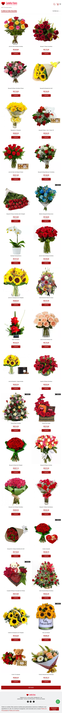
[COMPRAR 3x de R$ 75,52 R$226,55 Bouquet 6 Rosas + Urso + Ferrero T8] (46, 114)
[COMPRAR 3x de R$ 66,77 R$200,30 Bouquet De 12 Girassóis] (15, 114)
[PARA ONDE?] (54, 5)
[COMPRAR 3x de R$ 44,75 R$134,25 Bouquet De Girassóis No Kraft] (46, 72)
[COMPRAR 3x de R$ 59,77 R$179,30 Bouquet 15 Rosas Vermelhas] (46, 30)
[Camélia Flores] (31, 694)
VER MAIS (31, 687)
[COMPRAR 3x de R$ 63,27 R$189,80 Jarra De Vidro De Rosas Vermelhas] (46, 240)
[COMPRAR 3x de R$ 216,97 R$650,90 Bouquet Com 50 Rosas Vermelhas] (15, 491)
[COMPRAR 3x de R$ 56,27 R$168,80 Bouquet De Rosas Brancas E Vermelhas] (46, 156)
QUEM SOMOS (20, 699)
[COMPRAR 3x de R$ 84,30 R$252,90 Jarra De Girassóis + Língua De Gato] (15, 365)
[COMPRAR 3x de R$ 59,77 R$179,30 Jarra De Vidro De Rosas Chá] (46, 323)
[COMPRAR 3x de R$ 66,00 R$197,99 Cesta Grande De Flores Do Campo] (46, 281)
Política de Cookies (14, 710)
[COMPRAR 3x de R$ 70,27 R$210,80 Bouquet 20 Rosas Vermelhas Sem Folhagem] (15, 198)
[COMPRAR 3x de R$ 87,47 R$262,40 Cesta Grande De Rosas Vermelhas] (46, 575)
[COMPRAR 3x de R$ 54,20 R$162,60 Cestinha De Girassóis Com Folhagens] (15, 616)
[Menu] (60, 4)
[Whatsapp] (33, 702)
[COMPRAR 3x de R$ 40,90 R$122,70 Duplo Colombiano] (15, 323)
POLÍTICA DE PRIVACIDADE (29, 699)
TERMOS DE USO (23, 697)
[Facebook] (28, 702)
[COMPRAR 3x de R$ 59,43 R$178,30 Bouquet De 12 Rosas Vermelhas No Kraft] (15, 533)
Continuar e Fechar (54, 709)
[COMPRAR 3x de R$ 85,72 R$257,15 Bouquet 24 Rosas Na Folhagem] (15, 449)
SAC (41, 697)
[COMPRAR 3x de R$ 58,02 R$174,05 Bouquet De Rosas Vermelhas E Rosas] (15, 72)
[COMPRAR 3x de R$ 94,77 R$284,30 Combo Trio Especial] (15, 658)
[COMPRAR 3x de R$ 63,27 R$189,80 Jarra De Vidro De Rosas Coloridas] (15, 30)
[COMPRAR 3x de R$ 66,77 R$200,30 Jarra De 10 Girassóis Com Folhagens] (15, 281)
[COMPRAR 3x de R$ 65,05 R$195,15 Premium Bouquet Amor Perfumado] (46, 658)
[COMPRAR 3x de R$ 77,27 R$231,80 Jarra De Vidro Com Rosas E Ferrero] (15, 156)
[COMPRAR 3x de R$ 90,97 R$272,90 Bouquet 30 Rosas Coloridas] (46, 449)
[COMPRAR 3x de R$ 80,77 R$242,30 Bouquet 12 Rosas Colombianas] (46, 491)
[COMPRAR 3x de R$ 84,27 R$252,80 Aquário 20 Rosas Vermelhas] (46, 365)
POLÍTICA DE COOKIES (40, 699)
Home (2, 7)
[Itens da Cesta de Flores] (57, 4)
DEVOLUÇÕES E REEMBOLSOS (33, 697)
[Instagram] (30, 702)
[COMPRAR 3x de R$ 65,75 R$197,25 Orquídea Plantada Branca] (15, 240)
